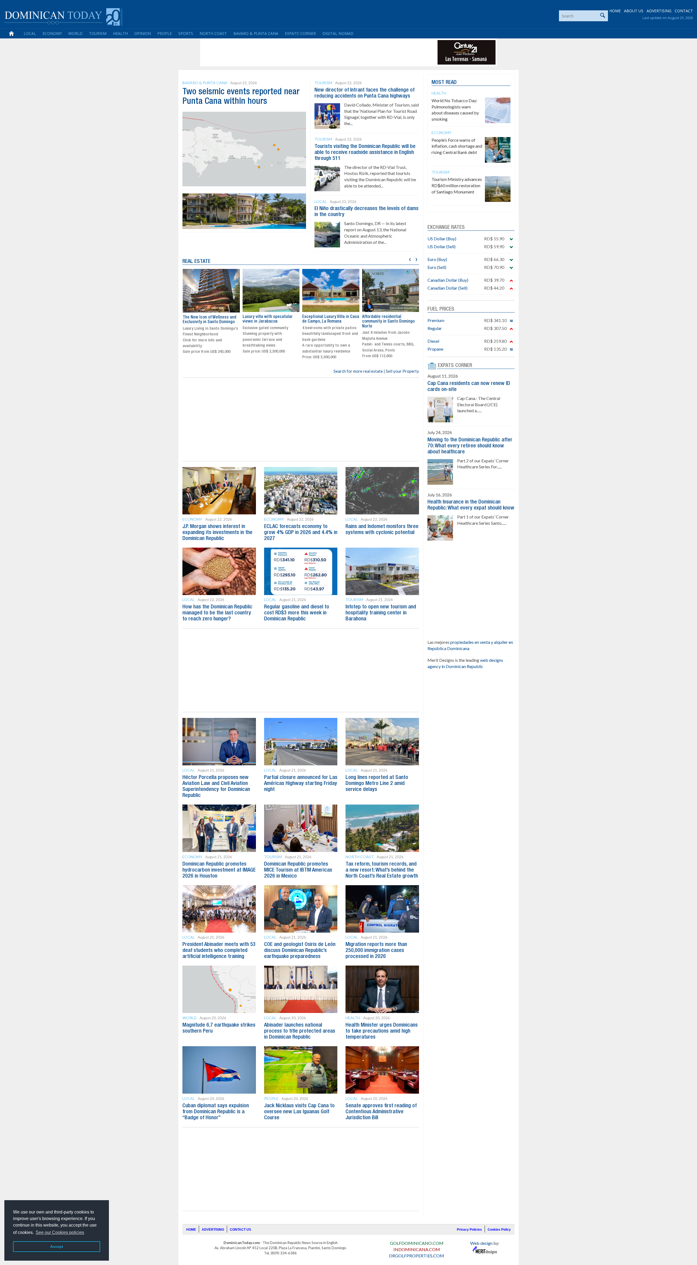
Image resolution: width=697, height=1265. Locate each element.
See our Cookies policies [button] (60, 1232)
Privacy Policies (469, 1229)
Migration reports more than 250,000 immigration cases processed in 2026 (376, 950)
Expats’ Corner (300, 33)
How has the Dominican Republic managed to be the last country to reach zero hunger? (217, 613)
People (164, 33)
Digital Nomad (337, 33)
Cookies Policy (499, 1229)
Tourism (97, 33)
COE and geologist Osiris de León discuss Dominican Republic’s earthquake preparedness (299, 950)
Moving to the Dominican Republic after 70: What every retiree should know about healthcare (469, 446)
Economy (52, 33)
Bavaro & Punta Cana (255, 33)
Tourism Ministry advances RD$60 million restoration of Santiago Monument (457, 185)
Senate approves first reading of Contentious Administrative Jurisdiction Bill (381, 1111)
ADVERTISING (659, 10)
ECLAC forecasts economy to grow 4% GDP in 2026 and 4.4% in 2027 (300, 532)
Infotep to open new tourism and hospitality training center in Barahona (381, 613)
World (75, 33)
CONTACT (684, 10)
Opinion (142, 33)
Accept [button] (56, 1246)
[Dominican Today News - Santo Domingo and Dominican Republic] (63, 16)
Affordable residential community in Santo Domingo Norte (388, 321)
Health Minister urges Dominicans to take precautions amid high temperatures (382, 1031)
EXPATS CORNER (455, 365)
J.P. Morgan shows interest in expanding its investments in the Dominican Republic (217, 532)
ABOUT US (633, 10)
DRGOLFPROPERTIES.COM (416, 1255)
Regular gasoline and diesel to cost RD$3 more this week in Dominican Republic (296, 613)
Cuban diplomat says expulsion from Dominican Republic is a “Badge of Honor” (215, 1111)
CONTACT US (240, 1229)
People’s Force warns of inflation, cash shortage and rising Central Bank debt (457, 146)
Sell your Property (402, 371)
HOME (615, 10)
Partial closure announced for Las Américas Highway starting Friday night (300, 783)
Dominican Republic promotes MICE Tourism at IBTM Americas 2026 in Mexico (298, 870)
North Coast (213, 33)
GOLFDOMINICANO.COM (417, 1243)
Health (120, 33)
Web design (481, 1243)
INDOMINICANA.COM (416, 1249)
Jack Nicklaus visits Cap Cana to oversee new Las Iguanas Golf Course (299, 1111)
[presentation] (409, 258)
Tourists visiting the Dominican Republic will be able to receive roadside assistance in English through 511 (364, 152)
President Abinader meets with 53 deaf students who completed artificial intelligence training (219, 950)
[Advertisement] (300, 52)
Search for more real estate (358, 371)
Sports (185, 33)
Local (30, 33)
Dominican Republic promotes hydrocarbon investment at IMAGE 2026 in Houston (219, 870)
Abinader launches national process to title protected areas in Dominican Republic (299, 1031)
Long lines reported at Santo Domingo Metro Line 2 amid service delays (377, 783)
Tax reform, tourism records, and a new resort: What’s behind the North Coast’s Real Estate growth (382, 870)
